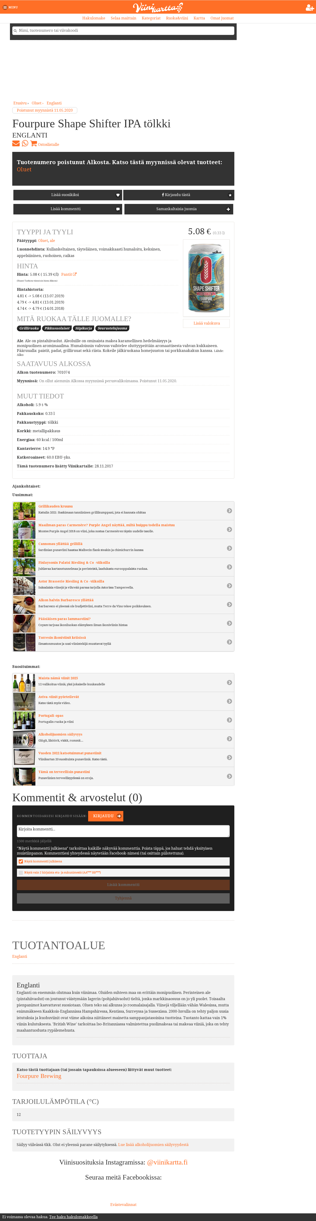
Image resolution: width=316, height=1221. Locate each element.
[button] (11, 7)
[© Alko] (206, 278)
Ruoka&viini (177, 18)
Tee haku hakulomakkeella (73, 1217)
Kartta (199, 18)
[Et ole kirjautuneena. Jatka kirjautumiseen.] (310, 7)
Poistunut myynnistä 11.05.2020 (45, 110)
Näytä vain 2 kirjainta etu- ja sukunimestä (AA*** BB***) (62, 872)
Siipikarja (83, 328)
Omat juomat (222, 18)
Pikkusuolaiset (56, 328)
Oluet (24, 169)
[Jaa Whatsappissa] (25, 143)
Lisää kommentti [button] (65, 209)
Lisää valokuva (206, 323)
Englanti (54, 103)
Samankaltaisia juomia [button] (176, 209)
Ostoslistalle (48, 144)
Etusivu (20, 103)
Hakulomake (93, 18)
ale (52, 240)
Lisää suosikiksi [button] (65, 195)
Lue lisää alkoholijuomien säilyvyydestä (153, 1145)
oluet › (38, 103)
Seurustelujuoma (112, 328)
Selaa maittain (123, 18)
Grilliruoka (29, 328)
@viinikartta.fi (167, 1162)
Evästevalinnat (123, 1204)
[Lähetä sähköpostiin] (16, 143)
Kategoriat (151, 18)
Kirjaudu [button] (103, 816)
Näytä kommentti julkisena (43, 861)
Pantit (67, 274)
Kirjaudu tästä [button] (177, 195)
